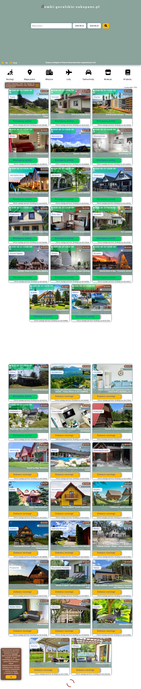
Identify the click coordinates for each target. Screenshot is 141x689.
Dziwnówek (57, 411)
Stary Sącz (56, 214)
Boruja (54, 685)
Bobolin (34, 292)
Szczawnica (57, 372)
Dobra (96, 685)
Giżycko (96, 97)
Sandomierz (15, 411)
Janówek (97, 214)
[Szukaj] (105, 26)
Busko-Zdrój (15, 607)
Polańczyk (97, 411)
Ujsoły (12, 489)
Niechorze (14, 450)
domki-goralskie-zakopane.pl (70, 7)
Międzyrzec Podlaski (60, 568)
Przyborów (14, 568)
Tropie (12, 97)
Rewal (54, 450)
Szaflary (13, 528)
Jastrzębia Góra (16, 175)
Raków (96, 568)
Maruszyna (56, 136)
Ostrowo (97, 372)
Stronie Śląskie (16, 253)
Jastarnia (55, 175)
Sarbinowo (98, 175)
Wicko (12, 136)
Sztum (54, 253)
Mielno (75, 292)
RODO (16, 673)
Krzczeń (55, 97)
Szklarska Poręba (100, 450)
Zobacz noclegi (64, 396)
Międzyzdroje (99, 136)
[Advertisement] (71, 344)
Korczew (97, 253)
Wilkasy (55, 646)
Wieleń (96, 528)
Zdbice (13, 372)
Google (14, 654)
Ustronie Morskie (59, 528)
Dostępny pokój (22, 121)
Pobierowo (14, 214)
